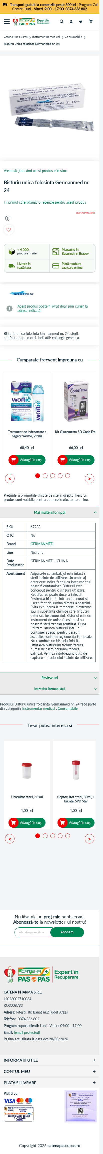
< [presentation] (9, 478)
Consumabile (73, 37)
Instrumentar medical (46, 37)
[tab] (49, 512)
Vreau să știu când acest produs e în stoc (35, 171)
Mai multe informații (49, 512)
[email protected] (27, 1032)
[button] (7, 218)
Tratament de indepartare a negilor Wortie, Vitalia (27, 434)
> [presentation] (89, 478)
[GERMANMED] (21, 293)
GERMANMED (42, 544)
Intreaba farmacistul (49, 689)
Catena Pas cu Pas (16, 37)
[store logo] (24, 22)
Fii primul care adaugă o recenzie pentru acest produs (45, 202)
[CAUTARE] (63, 22)
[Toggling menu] (7, 22)
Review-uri (50, 678)
